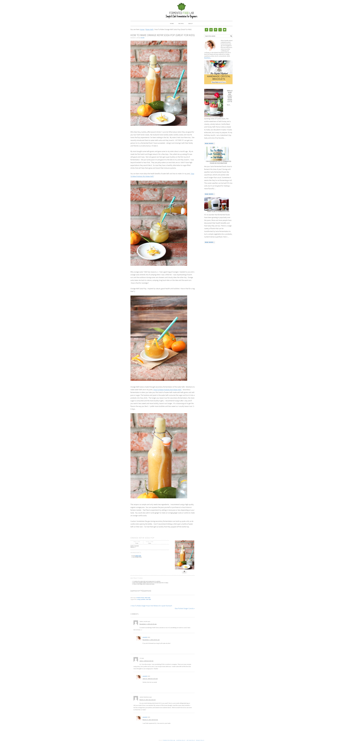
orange (138, 599)
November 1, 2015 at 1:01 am (148, 624)
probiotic (143, 599)
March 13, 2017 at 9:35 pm (150, 719)
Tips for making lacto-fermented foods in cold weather (218, 162)
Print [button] (184, 572)
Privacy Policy (200, 740)
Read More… (207, 58)
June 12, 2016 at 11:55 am (150, 678)
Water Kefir (138, 555)
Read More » (209, 143)
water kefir (148, 599)
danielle (145, 637)
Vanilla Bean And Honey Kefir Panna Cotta (229, 96)
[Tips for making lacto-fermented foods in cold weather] (216, 153)
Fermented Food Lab (181, 9)
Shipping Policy (180, 740)
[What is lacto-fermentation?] (216, 204)
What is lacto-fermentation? (218, 211)
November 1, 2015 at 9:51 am (151, 640)
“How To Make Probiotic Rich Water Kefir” (167, 389)
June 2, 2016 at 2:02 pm (146, 661)
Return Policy (191, 740)
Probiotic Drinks (140, 597)
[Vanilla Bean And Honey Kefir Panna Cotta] (213, 103)
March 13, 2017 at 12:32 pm (148, 700)
